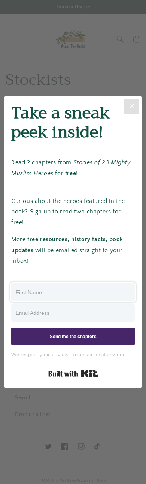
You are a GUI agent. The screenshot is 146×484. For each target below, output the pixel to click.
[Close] (131, 106)
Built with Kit (73, 373)
